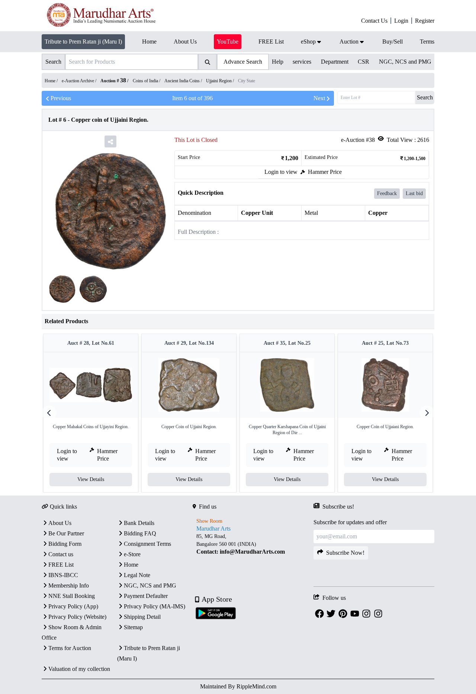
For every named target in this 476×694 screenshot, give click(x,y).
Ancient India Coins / (183, 80)
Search (425, 97)
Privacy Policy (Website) (77, 617)
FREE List (61, 564)
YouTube (227, 41)
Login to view (281, 172)
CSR (363, 61)
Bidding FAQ (140, 533)
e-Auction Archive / (79, 80)
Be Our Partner (66, 533)
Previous (61, 98)
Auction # (113, 80)
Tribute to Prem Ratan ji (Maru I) (83, 41)
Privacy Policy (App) (73, 606)
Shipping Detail (142, 617)
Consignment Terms (147, 544)
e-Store (132, 554)
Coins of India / (147, 80)
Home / (52, 80)
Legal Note (137, 575)
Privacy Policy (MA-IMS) (154, 606)
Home (131, 564)
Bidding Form (64, 544)
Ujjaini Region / (220, 80)
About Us (59, 523)
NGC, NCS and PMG (405, 61)
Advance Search (242, 61)
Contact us (60, 554)
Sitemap (133, 627)
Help (277, 61)
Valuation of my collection (79, 669)
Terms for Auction (69, 648)
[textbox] (253, 544)
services (302, 61)
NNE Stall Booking (71, 596)
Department (334, 61)
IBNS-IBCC (63, 575)
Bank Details (139, 523)
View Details (90, 479)
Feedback (387, 193)
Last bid (414, 193)
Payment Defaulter (146, 596)
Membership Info (68, 585)
